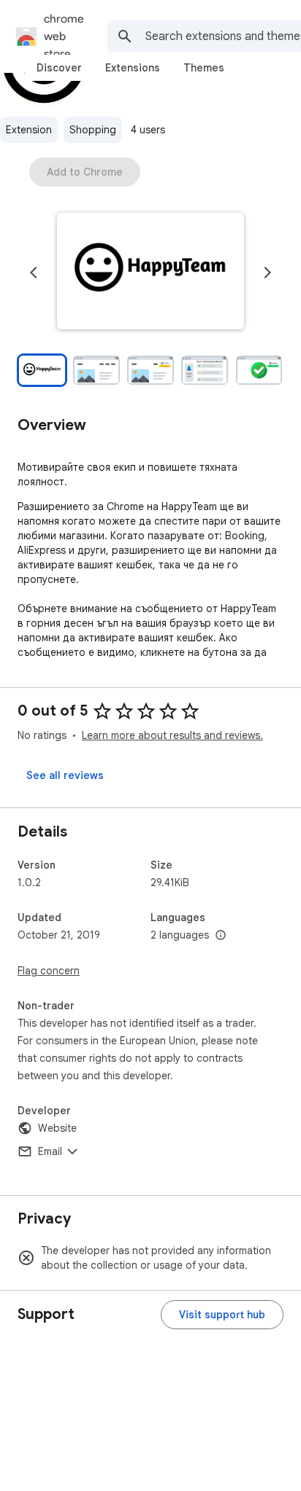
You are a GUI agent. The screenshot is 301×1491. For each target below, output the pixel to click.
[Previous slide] (33, 272)
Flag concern (49, 970)
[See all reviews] (65, 775)
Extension (29, 129)
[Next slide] (267, 272)
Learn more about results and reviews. (172, 735)
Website (57, 1128)
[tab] (59, 68)
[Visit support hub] (222, 1314)
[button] (150, 272)
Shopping (92, 129)
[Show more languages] (220, 935)
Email (50, 1151)
